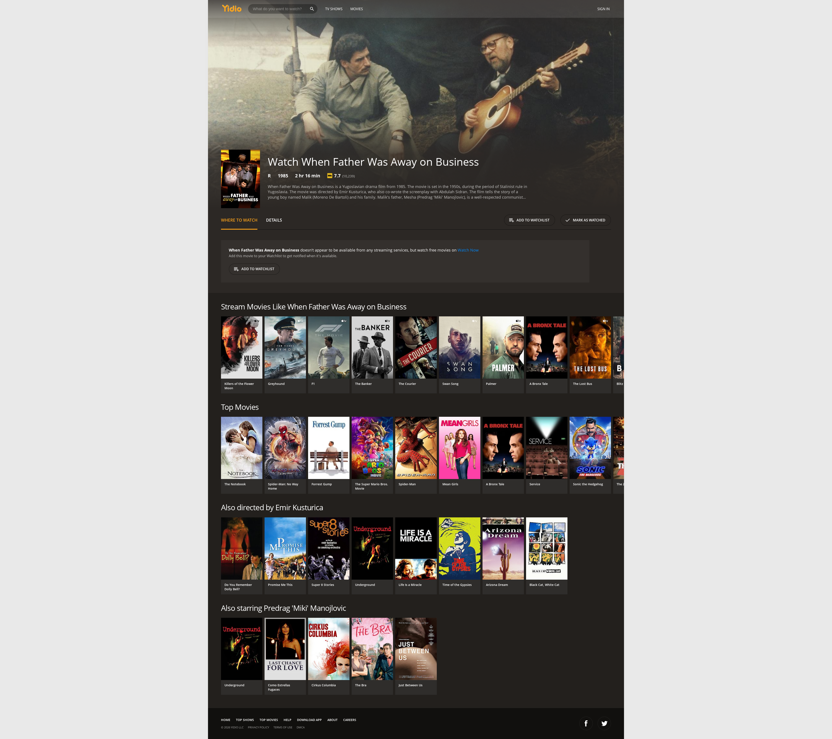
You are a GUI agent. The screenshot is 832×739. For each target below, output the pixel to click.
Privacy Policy (258, 727)
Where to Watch (239, 220)
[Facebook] (586, 723)
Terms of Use (282, 727)
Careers (349, 720)
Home (225, 720)
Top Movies (269, 720)
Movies (356, 9)
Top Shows (245, 720)
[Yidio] (231, 9)
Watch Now (468, 250)
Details (274, 220)
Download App (309, 720)
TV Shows (334, 9)
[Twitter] (604, 723)
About (332, 720)
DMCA (301, 727)
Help (287, 720)
